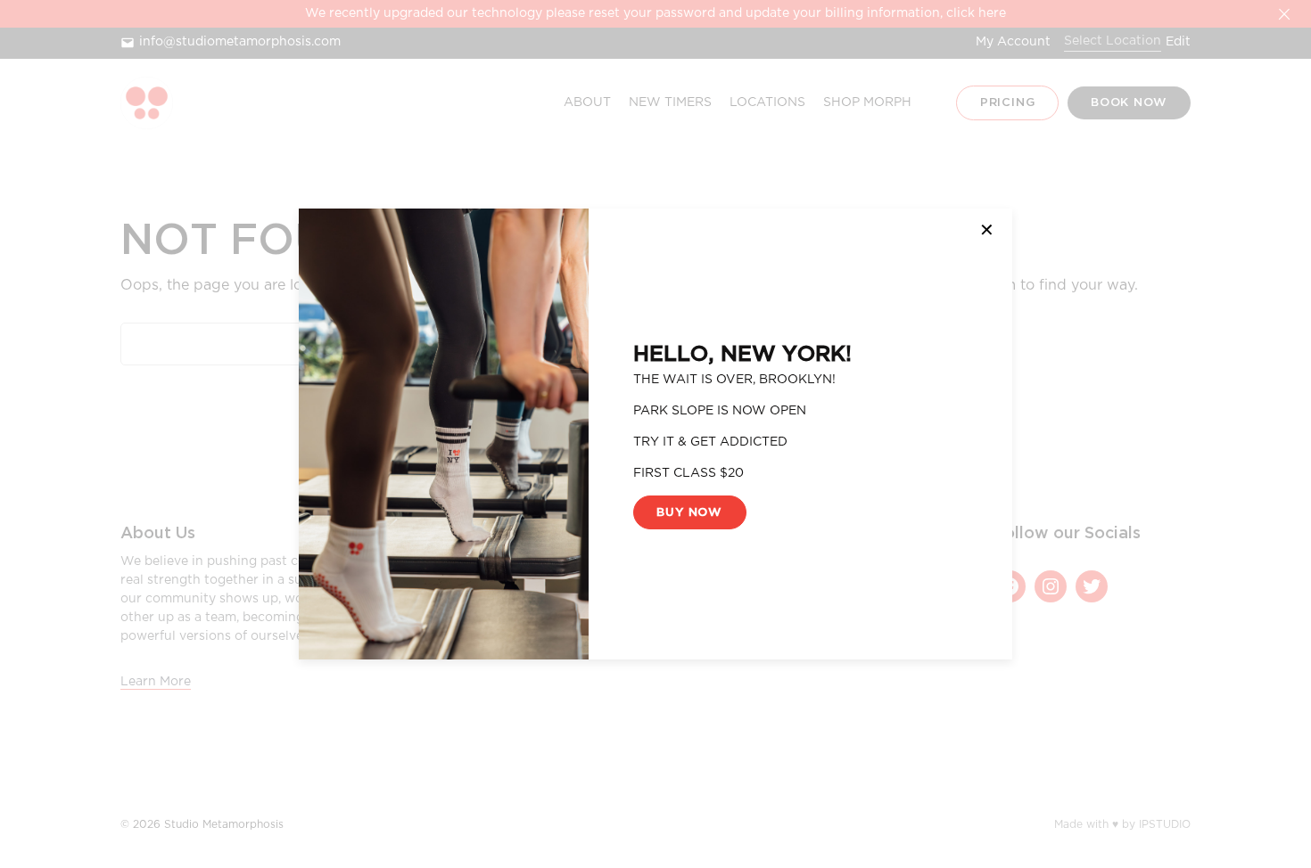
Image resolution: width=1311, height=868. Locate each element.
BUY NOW (688, 512)
